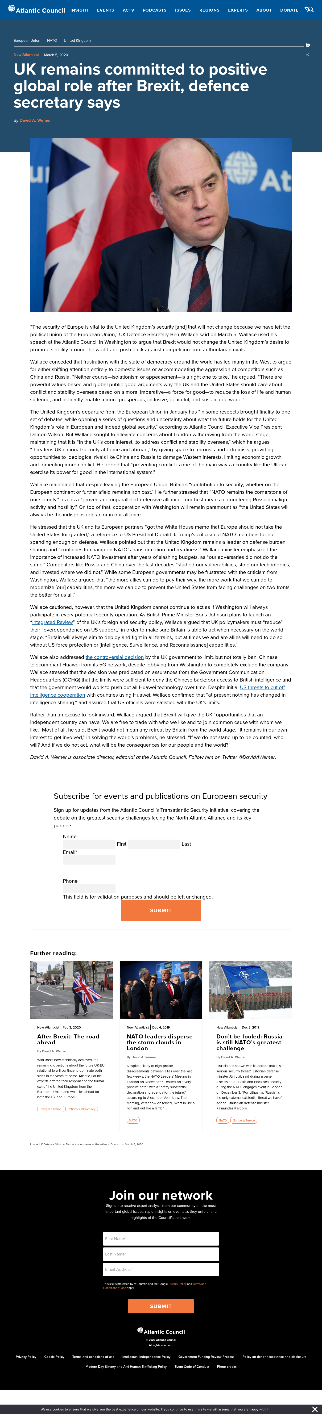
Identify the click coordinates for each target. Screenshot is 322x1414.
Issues (183, 10)
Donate (289, 10)
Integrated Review (52, 622)
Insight (79, 10)
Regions (209, 10)
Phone (70, 880)
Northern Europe (244, 1120)
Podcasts (155, 10)
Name (70, 836)
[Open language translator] (307, 9)
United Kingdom (77, 40)
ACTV (128, 10)
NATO (52, 40)
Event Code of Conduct (192, 1366)
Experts (238, 10)
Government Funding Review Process (206, 1356)
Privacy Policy (177, 1284)
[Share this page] (307, 54)
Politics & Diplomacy (81, 1109)
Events (105, 10)
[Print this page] (307, 44)
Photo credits (227, 1366)
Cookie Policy (54, 1356)
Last (186, 843)
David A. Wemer (35, 120)
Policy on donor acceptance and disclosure (274, 1356)
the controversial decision (115, 657)
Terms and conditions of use (93, 1356)
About (264, 10)
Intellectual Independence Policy (146, 1356)
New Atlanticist (26, 54)
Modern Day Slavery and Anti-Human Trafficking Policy (126, 1366)
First (121, 843)
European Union (27, 40)
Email (70, 852)
